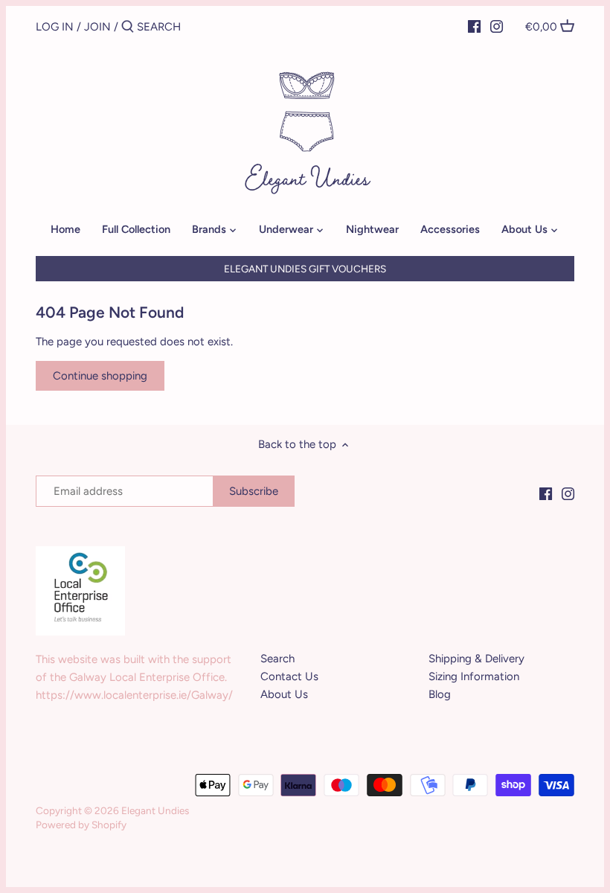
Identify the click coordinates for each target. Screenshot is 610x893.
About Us (284, 694)
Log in (55, 26)
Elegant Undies (155, 810)
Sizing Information (473, 676)
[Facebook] (474, 26)
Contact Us (289, 676)
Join (97, 26)
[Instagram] (496, 26)
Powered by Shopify (81, 824)
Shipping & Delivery (476, 658)
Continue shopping (100, 376)
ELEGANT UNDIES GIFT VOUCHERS (305, 269)
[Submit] (127, 27)
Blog (439, 694)
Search (277, 658)
